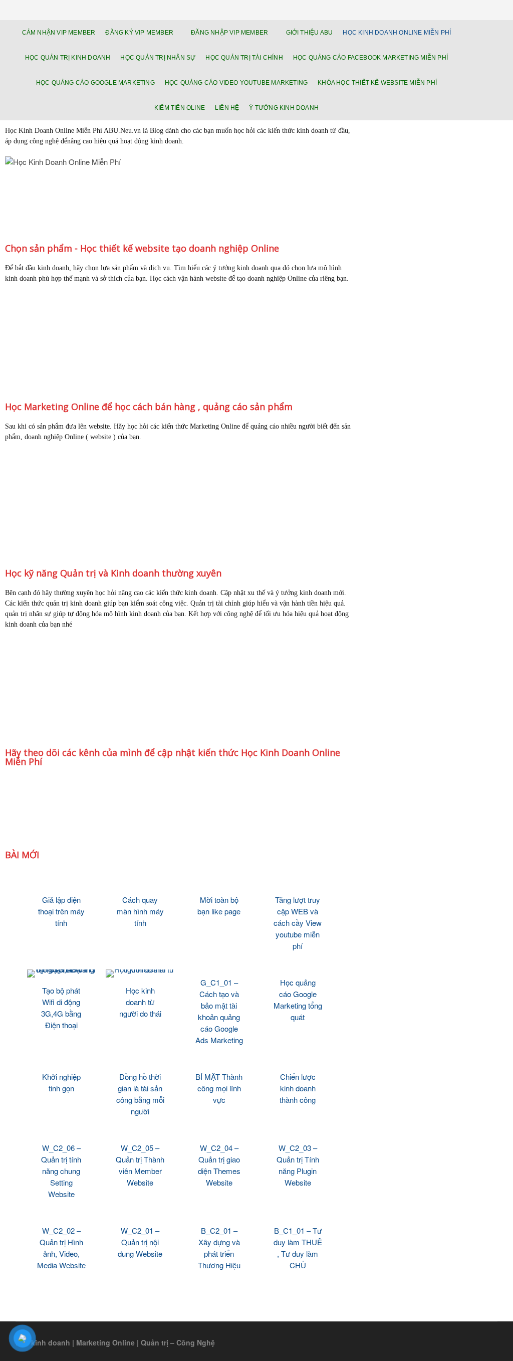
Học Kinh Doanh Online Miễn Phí (397, 32)
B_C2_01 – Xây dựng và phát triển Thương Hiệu (219, 1247)
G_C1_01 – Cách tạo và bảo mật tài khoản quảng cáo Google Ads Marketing (219, 1011)
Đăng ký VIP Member (139, 32)
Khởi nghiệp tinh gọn (61, 1082)
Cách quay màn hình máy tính (140, 911)
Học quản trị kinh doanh (68, 57)
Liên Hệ (227, 107)
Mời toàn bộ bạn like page (218, 905)
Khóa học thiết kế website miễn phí (377, 82)
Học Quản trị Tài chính (244, 57)
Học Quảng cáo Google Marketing (95, 82)
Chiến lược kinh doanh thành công (298, 1088)
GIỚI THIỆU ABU (309, 32)
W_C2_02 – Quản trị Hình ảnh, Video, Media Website (61, 1247)
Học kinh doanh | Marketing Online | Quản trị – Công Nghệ (115, 1342)
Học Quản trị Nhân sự (157, 57)
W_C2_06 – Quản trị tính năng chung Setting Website (61, 1170)
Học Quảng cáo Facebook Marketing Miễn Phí (370, 57)
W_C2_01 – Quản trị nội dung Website (140, 1242)
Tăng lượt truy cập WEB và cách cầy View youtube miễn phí (298, 922)
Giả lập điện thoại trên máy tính (61, 911)
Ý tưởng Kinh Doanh (284, 107)
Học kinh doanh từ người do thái (140, 1002)
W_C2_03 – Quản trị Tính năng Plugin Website (298, 1165)
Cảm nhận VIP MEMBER (59, 32)
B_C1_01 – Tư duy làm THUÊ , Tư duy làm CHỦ (298, 1247)
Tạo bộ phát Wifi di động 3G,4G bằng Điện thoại (61, 1007)
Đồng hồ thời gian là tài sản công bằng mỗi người (140, 1093)
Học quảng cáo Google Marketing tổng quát (298, 999)
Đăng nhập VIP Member (229, 32)
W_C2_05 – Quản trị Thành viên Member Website (140, 1165)
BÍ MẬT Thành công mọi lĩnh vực (218, 1088)
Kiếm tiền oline (179, 107)
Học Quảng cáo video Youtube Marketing (236, 82)
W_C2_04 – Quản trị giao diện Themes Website (219, 1165)
